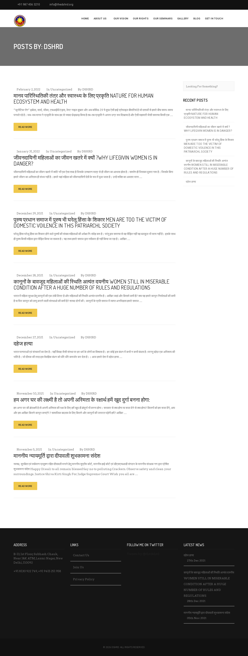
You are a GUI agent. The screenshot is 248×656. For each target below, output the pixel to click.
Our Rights (140, 18)
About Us (100, 18)
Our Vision (121, 18)
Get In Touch (214, 18)
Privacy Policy (84, 579)
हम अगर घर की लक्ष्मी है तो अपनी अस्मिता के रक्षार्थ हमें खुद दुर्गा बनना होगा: (82, 399)
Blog (196, 18)
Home (85, 18)
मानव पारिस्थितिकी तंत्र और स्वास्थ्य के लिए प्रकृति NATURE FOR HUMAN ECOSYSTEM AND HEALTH (83, 98)
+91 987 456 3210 (28, 4)
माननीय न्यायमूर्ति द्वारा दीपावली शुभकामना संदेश (57, 455)
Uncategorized (61, 89)
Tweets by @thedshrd (143, 554)
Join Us (78, 567)
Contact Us (81, 555)
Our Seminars (162, 18)
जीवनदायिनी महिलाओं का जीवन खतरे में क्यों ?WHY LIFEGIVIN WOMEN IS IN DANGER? (85, 160)
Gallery (183, 18)
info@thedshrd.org (61, 4)
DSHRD (87, 89)
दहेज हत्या (23, 343)
